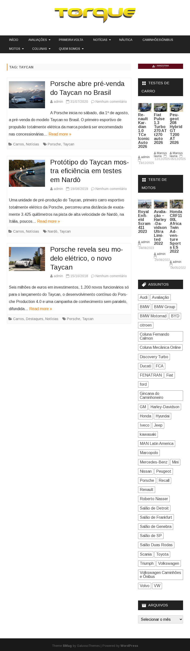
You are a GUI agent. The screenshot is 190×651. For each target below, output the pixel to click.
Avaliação (160, 297)
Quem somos (69, 49)
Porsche (54, 144)
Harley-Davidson (164, 407)
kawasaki (148, 434)
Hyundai (162, 416)
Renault (146, 490)
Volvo (144, 586)
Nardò (52, 231)
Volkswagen (168, 563)
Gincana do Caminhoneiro (151, 395)
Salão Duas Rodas (156, 545)
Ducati (145, 366)
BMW (144, 307)
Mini (175, 462)
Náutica (125, 40)
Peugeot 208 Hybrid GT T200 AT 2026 (176, 129)
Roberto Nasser (154, 499)
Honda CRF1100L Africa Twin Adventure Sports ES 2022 (176, 231)
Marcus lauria (160, 154)
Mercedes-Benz (153, 462)
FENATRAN (151, 375)
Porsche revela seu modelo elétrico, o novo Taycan (86, 258)
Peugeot (163, 471)
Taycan (68, 144)
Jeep (158, 425)
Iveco (144, 425)
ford (143, 384)
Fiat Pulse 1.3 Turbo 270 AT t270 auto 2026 (160, 129)
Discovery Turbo (154, 357)
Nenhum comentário (111, 102)
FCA (160, 366)
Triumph (147, 563)
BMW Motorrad (153, 316)
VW (157, 586)
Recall (164, 480)
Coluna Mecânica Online (160, 347)
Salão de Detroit (154, 508)
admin (58, 102)
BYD (175, 316)
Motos (14, 49)
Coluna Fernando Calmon (154, 336)
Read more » (59, 134)
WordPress (129, 646)
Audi (143, 297)
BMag (67, 646)
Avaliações (37, 40)
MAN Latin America (156, 443)
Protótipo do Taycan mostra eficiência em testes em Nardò (89, 171)
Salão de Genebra (155, 526)
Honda (145, 416)
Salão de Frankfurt (156, 517)
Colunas (39, 49)
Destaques (34, 319)
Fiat (169, 375)
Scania (146, 554)
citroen (146, 325)
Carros (18, 144)
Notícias (100, 40)
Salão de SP (151, 536)
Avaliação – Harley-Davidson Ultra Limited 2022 (160, 227)
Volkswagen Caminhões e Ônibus (160, 574)
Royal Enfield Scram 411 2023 (144, 222)
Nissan (146, 471)
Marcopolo (149, 453)
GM (143, 407)
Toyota (162, 554)
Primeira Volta (71, 40)
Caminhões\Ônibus (157, 40)
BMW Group (164, 307)
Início (13, 40)
